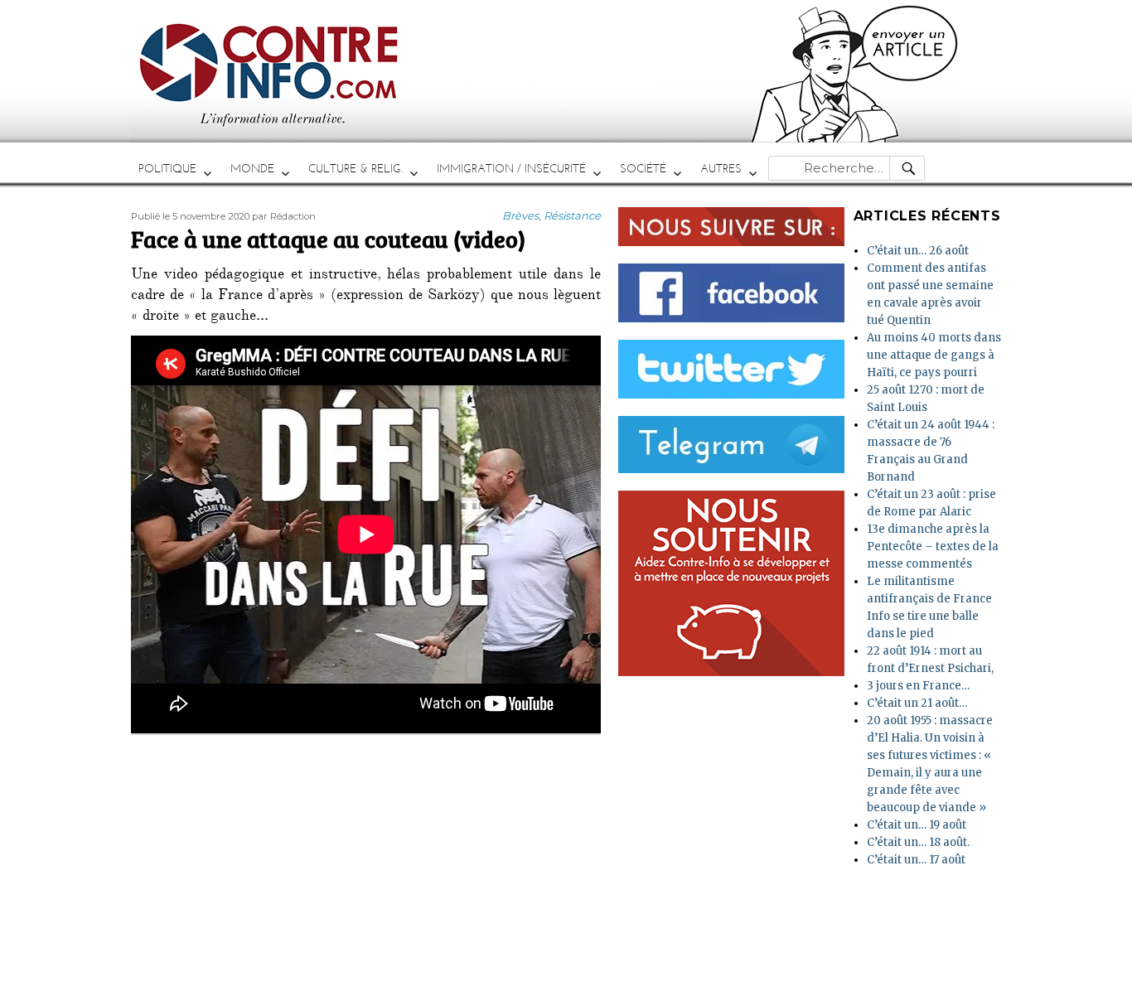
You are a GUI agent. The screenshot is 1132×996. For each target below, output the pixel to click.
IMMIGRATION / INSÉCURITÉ (511, 169)
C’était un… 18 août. (918, 842)
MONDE (252, 169)
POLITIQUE (167, 169)
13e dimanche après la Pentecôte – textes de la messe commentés (933, 546)
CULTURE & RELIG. (355, 169)
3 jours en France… (918, 686)
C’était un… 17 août (916, 860)
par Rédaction (284, 216)
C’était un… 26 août (918, 251)
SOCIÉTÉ (643, 169)
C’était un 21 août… (917, 703)
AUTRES (721, 169)
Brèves (520, 215)
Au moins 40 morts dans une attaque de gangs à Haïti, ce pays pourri (934, 355)
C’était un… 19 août (916, 825)
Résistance (572, 215)
